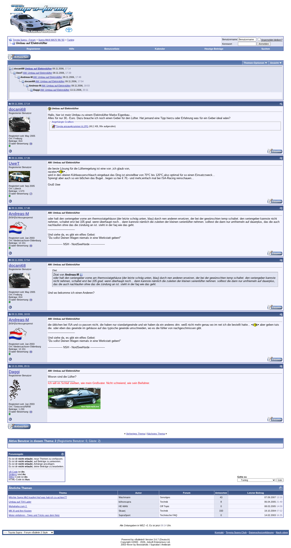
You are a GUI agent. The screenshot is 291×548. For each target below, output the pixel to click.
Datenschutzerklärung (261, 532)
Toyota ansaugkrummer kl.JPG (72, 126)
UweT (14, 163)
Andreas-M (19, 213)
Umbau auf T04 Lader (20, 502)
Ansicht (274, 63)
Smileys (13, 474)
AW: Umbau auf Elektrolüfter (37, 73)
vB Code (13, 471)
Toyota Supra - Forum (24, 40)
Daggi (14, 372)
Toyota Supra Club (236, 532)
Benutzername (229, 39)
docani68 (17, 109)
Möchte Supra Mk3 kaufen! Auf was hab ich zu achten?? (38, 497)
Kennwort (227, 44)
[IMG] (11, 477)
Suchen (265, 48)
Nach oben (282, 532)
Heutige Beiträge (214, 48)
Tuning (70, 40)
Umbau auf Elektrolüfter (38, 68)
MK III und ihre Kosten (20, 510)
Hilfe (71, 48)
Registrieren (33, 48)
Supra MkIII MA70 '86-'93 (51, 40)
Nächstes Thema (156, 433)
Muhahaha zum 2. (18, 506)
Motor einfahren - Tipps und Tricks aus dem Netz (34, 515)
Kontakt (219, 532)
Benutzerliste (111, 48)
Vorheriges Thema (135, 433)
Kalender (160, 48)
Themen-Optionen (254, 63)
